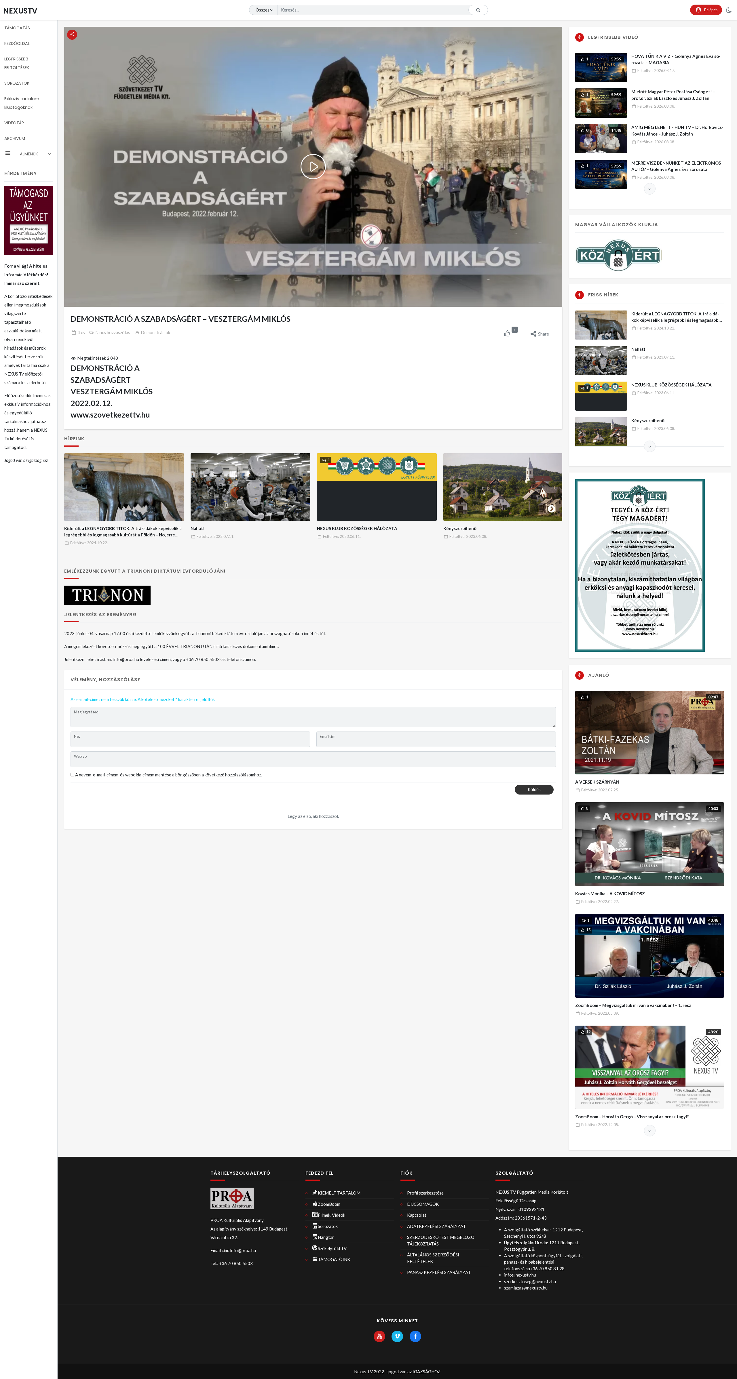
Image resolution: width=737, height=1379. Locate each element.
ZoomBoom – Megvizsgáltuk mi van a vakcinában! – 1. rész (633, 1005)
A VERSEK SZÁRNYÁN (597, 781)
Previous (75, 508)
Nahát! (198, 528)
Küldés (534, 789)
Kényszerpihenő (459, 528)
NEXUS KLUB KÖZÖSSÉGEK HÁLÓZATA (357, 528)
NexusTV (20, 10)
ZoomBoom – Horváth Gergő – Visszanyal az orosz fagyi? (632, 1116)
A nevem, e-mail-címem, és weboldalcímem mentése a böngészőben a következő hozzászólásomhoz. (168, 774)
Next (551, 508)
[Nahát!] (251, 487)
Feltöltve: (89, 542)
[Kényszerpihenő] (503, 487)
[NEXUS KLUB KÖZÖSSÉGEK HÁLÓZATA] (377, 487)
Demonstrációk (155, 332)
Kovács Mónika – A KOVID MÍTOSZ (610, 893)
